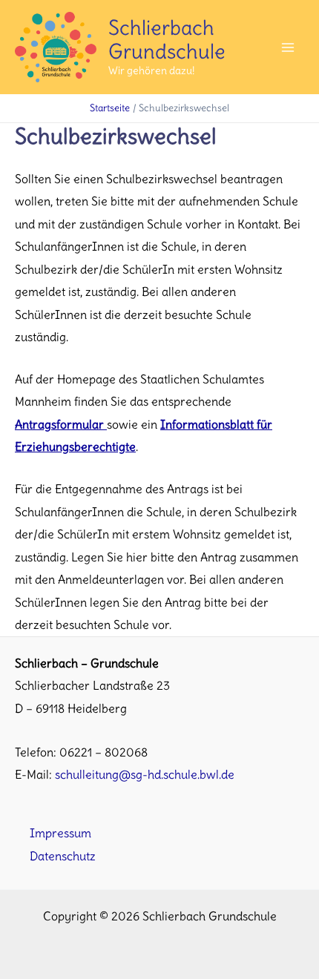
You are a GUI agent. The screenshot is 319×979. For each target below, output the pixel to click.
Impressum (60, 832)
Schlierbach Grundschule (167, 40)
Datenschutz (63, 855)
